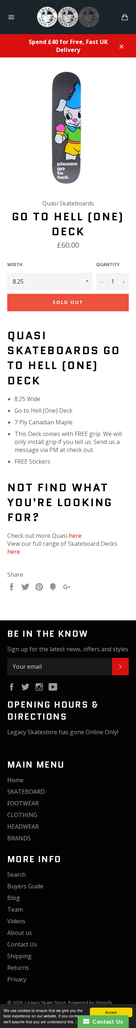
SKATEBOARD (26, 792)
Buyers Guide (25, 886)
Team (15, 909)
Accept (111, 1012)
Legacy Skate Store (45, 1002)
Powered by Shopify (90, 1002)
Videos (16, 921)
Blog (13, 898)
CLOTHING (22, 815)
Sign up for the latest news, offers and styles (67, 649)
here (75, 536)
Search (16, 875)
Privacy (16, 979)
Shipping (19, 956)
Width (14, 265)
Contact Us (22, 944)
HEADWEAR (23, 827)
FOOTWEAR (23, 803)
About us (19, 933)
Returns (18, 968)
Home (15, 780)
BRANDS (19, 838)
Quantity (108, 265)
